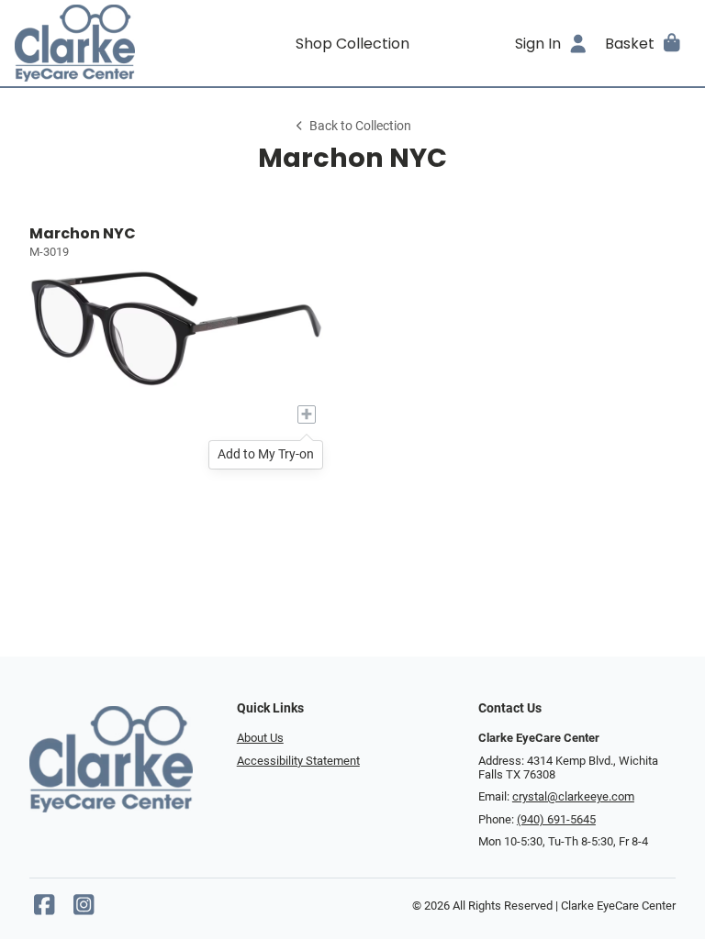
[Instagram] (83, 909)
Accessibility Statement (298, 761)
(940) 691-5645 (556, 819)
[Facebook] (44, 909)
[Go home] (99, 43)
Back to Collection (360, 126)
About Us (260, 738)
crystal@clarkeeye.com (573, 796)
